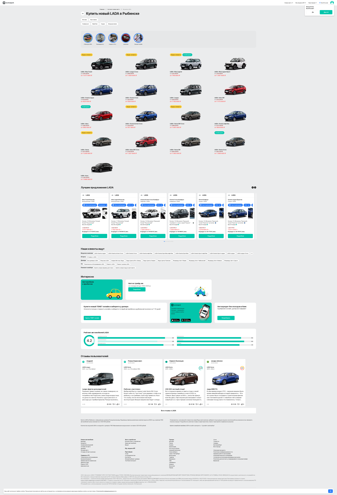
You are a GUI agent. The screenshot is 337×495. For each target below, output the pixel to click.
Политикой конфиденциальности (106, 491)
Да (313, 12)
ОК (330, 491)
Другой (326, 12)
